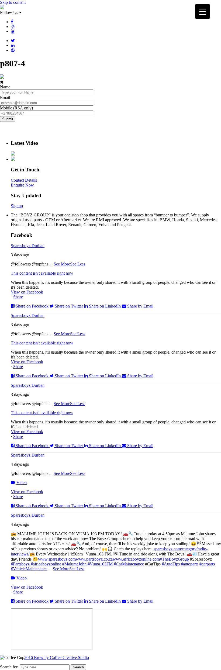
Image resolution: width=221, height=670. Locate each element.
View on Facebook (27, 292)
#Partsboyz (20, 564)
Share (18, 297)
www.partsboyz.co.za (94, 559)
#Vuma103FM (100, 564)
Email (5, 97)
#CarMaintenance (129, 564)
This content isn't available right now (42, 273)
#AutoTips (171, 564)
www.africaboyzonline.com (136, 559)
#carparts (207, 564)
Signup (17, 205)
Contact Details (24, 180)
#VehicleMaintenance (29, 569)
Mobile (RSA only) (16, 108)
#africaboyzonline (46, 564)
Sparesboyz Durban (27, 245)
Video (21, 482)
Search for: (9, 667)
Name (5, 87)
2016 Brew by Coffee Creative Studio (56, 657)
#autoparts (189, 564)
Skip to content (13, 2)
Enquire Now (22, 185)
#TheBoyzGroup (174, 559)
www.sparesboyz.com (57, 559)
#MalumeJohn (74, 564)
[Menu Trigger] (202, 11)
